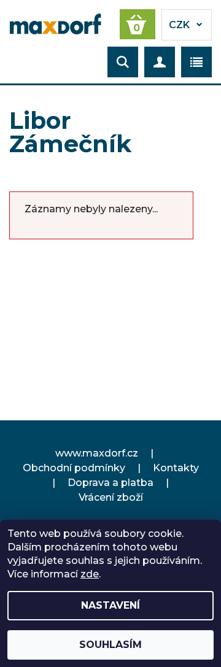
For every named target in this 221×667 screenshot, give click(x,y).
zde (89, 574)
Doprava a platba (110, 482)
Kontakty (176, 468)
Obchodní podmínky (74, 468)
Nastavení (110, 605)
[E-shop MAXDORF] (55, 23)
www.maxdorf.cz (96, 453)
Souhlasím (110, 644)
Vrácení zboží (111, 497)
